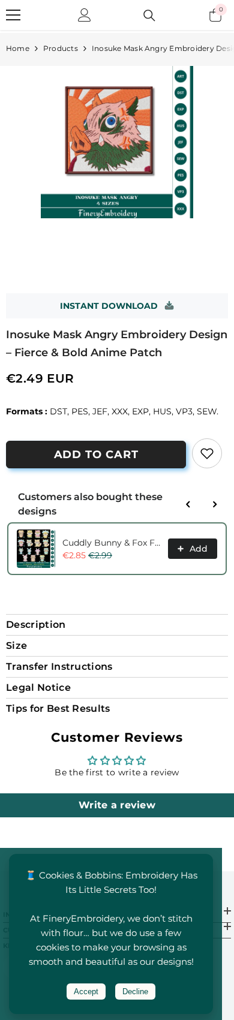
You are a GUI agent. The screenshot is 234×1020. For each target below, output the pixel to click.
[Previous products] (188, 504)
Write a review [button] (117, 805)
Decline (135, 991)
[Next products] (215, 504)
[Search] (149, 15)
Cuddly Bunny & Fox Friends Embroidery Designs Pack (111, 542)
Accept (86, 991)
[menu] (13, 15)
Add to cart (96, 454)
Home (17, 48)
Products (60, 48)
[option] (117, 142)
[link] (207, 453)
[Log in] (84, 15)
